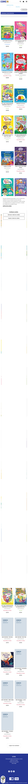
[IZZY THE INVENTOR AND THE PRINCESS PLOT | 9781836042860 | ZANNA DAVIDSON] (20, 29)
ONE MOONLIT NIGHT (7, 668)
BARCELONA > (10, 5)
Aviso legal (14, 763)
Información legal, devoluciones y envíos (14, 758)
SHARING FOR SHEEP (7, 166)
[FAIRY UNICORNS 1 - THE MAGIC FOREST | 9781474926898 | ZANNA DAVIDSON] (7, 720)
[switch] (3, 782)
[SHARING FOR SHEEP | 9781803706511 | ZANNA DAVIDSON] (7, 155)
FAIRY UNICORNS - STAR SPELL (7, 637)
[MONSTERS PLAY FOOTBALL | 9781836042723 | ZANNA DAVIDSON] (7, 61)
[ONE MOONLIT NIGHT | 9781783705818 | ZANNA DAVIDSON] (7, 657)
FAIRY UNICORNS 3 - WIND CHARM (7, 699)
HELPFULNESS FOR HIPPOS (7, 40)
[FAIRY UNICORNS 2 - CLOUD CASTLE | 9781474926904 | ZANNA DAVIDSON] (20, 688)
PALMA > (18, 6)
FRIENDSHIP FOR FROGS (20, 103)
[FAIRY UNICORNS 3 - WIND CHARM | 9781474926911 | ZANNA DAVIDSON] (7, 688)
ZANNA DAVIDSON (7, 42)
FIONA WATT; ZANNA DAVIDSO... (20, 75)
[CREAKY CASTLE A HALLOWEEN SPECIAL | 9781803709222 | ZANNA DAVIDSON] (20, 155)
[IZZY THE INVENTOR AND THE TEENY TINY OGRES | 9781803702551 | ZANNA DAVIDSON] (7, 123)
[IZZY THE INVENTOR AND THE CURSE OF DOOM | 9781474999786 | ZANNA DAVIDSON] (7, 186)
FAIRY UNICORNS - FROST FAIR (20, 637)
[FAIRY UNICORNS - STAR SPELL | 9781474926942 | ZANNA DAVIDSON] (7, 626)
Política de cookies (14, 760)
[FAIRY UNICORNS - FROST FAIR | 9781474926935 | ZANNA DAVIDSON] (20, 626)
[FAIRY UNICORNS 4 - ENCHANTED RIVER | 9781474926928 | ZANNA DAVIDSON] (20, 657)
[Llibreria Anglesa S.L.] (4, 1)
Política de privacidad (14, 761)
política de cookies (7, 205)
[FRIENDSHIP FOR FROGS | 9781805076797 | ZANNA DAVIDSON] (20, 92)
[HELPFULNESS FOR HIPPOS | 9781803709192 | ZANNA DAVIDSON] (7, 29)
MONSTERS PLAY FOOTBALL (7, 72)
